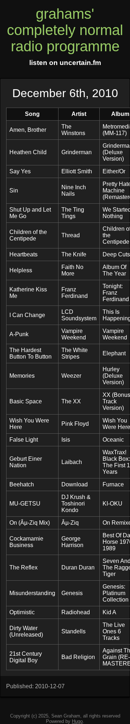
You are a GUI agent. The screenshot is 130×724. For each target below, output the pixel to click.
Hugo (77, 721)
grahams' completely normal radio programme (65, 30)
